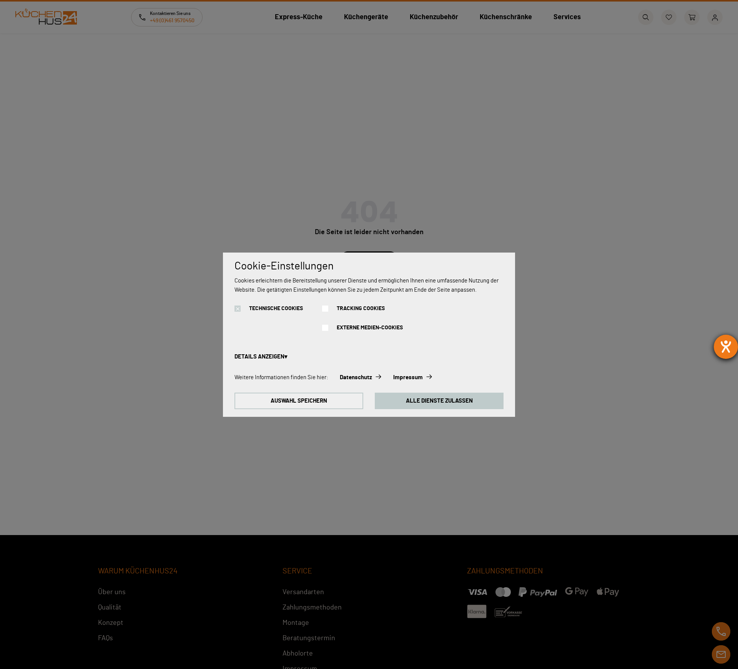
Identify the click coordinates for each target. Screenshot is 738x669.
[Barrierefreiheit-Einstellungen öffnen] (726, 347)
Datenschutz (356, 377)
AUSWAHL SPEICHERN (299, 401)
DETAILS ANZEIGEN (259, 357)
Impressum (408, 377)
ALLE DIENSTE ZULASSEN (439, 401)
